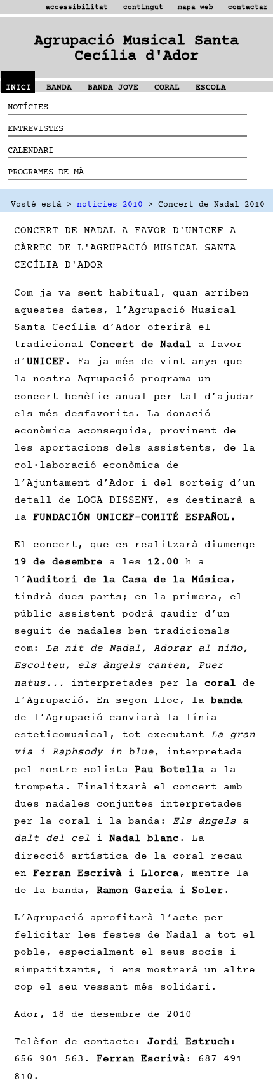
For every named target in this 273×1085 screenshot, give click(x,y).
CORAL (167, 87)
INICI (18, 87)
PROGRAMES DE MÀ (46, 171)
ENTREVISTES (35, 128)
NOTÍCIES (28, 106)
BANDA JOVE (113, 87)
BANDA (59, 87)
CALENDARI (30, 149)
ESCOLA (211, 87)
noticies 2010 (110, 204)
